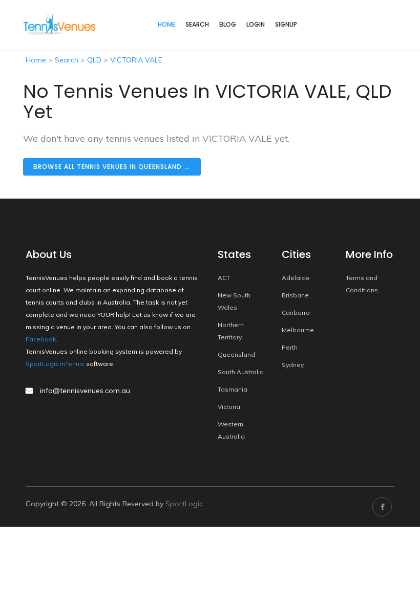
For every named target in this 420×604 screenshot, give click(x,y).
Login (255, 24)
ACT (224, 278)
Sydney (293, 365)
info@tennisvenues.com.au (85, 390)
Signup (286, 24)
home (166, 24)
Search (197, 24)
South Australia (241, 372)
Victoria (229, 407)
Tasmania (232, 389)
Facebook (41, 339)
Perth (290, 347)
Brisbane (295, 295)
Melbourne (298, 330)
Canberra (296, 312)
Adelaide (296, 278)
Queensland (236, 354)
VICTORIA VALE (136, 59)
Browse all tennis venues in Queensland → (112, 166)
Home (36, 59)
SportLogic (184, 503)
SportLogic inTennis (55, 364)
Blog (227, 24)
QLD (94, 59)
